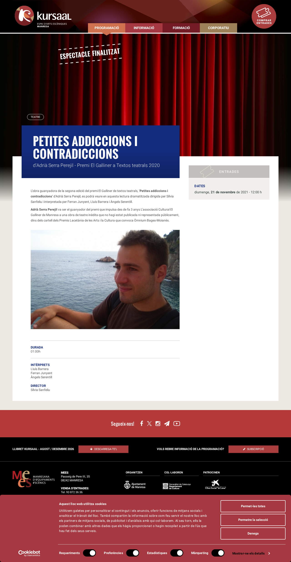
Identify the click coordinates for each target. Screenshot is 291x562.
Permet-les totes (253, 506)
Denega (253, 533)
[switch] (132, 553)
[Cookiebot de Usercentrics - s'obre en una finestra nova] (29, 553)
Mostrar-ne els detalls (248, 553)
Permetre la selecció (253, 520)
